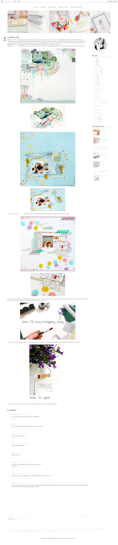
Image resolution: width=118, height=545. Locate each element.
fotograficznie (98, 112)
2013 (95, 62)
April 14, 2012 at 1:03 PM (29, 414)
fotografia (25, 531)
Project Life (96, 529)
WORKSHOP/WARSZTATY (77, 7)
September (98, 73)
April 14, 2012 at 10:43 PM (22, 483)
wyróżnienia (74, 531)
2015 (95, 58)
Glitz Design (62, 529)
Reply (13, 419)
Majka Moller (15, 473)
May (96, 82)
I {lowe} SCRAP (16, 46)
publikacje (46, 531)
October (97, 71)
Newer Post (11, 516)
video (54, 531)
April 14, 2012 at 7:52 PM (23, 462)
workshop (69, 531)
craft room (106, 529)
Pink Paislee (89, 529)
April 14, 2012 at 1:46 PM (20, 424)
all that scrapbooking (17, 414)
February (97, 119)
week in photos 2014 (61, 531)
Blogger (75, 538)
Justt (13, 424)
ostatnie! (97, 94)
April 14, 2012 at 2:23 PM (22, 433)
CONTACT (43, 7)
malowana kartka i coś (100, 90)
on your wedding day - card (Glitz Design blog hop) (101, 148)
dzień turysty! (98, 99)
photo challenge (99, 114)
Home (47, 516)
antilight (14, 483)
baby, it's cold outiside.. (103, 163)
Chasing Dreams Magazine (15, 529)
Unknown (14, 462)
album (102, 529)
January (97, 121)
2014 (95, 60)
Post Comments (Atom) (20, 519)
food (20, 531)
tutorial (51, 531)
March (97, 117)
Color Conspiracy (30, 529)
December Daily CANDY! (103, 155)
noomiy (13, 433)
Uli (41, 299)
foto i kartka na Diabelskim (101, 101)
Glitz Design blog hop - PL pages (100, 171)
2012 (95, 64)
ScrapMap (20, 214)
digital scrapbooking (14, 531)
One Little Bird (82, 529)
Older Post (85, 516)
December (98, 66)
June (96, 79)
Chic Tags (23, 529)
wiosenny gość (98, 97)
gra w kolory (98, 86)
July (96, 77)
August (97, 75)
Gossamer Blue (71, 529)
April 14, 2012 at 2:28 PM (24, 443)
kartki (37, 531)
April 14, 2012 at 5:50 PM (21, 452)
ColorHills (37, 529)
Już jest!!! (97, 108)
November (98, 69)
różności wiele (98, 105)
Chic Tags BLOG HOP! (104, 130)
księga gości (41, 531)
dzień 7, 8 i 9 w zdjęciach (101, 103)
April (96, 84)
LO (77, 529)
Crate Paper (43, 529)
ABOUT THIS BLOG (63, 7)
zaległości (97, 92)
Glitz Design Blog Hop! (104, 176)
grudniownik (32, 531)
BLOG (36, 7)
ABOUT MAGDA (52, 7)
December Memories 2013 (53, 529)
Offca (13, 452)
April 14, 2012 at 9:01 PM (25, 473)
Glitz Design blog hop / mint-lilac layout (104, 140)
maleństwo (97, 88)
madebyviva (15, 443)
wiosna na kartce (99, 110)
